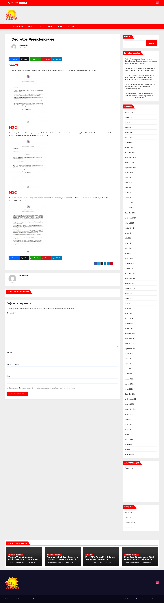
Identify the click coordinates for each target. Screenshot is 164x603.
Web (8, 376)
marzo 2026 (129, 137)
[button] (158, 26)
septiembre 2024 (130, 228)
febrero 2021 (129, 444)
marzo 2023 (129, 318)
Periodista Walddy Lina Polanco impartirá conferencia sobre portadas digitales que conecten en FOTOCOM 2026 (139, 96)
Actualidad (18, 26)
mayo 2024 (128, 248)
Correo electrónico (13, 364)
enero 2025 (129, 208)
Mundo (61, 26)
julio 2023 (128, 298)
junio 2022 (128, 364)
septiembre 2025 (130, 167)
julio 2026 (128, 117)
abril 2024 (128, 253)
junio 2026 (128, 122)
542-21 (13, 192)
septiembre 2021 (130, 409)
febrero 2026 (129, 142)
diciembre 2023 (130, 273)
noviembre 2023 (130, 278)
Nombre (10, 352)
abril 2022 (128, 374)
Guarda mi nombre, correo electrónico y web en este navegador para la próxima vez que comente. (42, 388)
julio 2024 (128, 238)
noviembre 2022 (130, 339)
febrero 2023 (129, 323)
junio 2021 (128, 424)
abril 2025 (128, 193)
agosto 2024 (129, 233)
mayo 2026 (128, 127)
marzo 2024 (129, 258)
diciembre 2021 (130, 394)
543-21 (13, 127)
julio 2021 (128, 419)
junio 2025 (128, 183)
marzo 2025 (129, 198)
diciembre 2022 (130, 333)
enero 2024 (129, 268)
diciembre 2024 (130, 213)
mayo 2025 (128, 188)
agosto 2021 (129, 414)
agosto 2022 (129, 354)
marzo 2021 (129, 439)
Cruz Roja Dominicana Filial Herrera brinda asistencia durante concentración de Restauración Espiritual (140, 87)
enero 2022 (129, 389)
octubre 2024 (129, 223)
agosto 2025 (129, 173)
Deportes (31, 26)
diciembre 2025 (130, 152)
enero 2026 (129, 147)
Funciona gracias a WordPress (13, 599)
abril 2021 (128, 434)
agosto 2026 (129, 112)
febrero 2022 (129, 384)
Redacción (24, 45)
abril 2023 (128, 313)
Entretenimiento (47, 26)
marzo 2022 (129, 379)
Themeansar (36, 599)
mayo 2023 (128, 308)
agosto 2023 (129, 293)
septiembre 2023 (130, 288)
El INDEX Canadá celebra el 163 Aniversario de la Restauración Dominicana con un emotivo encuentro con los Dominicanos (140, 77)
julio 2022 (128, 359)
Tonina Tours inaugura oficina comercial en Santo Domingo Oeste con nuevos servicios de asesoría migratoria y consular (141, 61)
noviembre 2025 (130, 157)
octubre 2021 (129, 404)
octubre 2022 (129, 344)
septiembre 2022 (130, 349)
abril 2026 (128, 132)
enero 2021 (129, 449)
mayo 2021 (128, 429)
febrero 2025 (129, 203)
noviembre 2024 (130, 218)
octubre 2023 (129, 283)
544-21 (13, 65)
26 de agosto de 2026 (17, 563)
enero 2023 (129, 328)
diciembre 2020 (130, 454)
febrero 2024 (129, 263)
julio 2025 (128, 178)
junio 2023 (128, 303)
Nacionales (73, 26)
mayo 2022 (128, 369)
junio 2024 (128, 243)
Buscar (127, 36)
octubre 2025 (129, 162)
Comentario (11, 313)
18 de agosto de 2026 (94, 563)
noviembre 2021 (130, 399)
